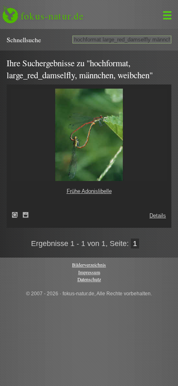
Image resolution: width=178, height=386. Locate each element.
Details (157, 215)
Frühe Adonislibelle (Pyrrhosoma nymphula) (17, 215)
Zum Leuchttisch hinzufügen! (26, 215)
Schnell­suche (24, 40)
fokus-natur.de (52, 15)
